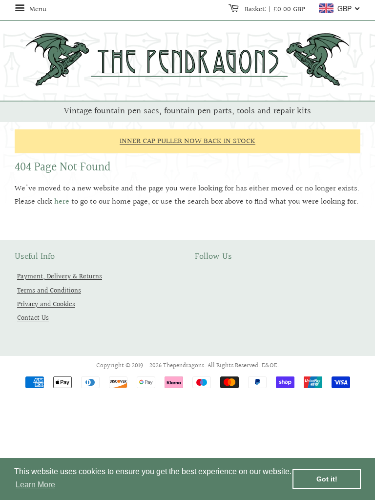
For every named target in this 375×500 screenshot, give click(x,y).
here (61, 202)
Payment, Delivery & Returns (59, 276)
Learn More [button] (35, 484)
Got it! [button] (326, 479)
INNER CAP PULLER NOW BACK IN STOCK (187, 141)
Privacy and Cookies (46, 304)
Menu (36, 9)
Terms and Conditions (49, 290)
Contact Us (33, 318)
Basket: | (274, 9)
